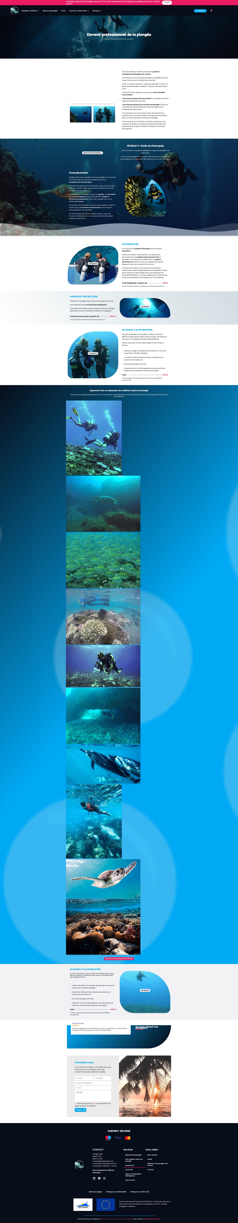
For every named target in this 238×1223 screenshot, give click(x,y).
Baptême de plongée (133, 1155)
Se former (129, 1170)
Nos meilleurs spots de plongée (134, 1160)
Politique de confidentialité (116, 1192)
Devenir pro (129, 1165)
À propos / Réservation (78, 11)
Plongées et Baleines (29, 11)
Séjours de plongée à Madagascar (133, 1175)
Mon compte (152, 1155)
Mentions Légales (95, 1192)
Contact (150, 1170)
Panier (149, 1159)
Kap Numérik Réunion (152, 1219)
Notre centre (130, 1180)
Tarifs (63, 11)
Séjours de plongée (50, 11)
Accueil (107, 39)
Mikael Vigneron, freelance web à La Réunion (116, 1219)
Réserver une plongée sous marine (157, 1164)
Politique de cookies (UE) (139, 1192)
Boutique (96, 11)
